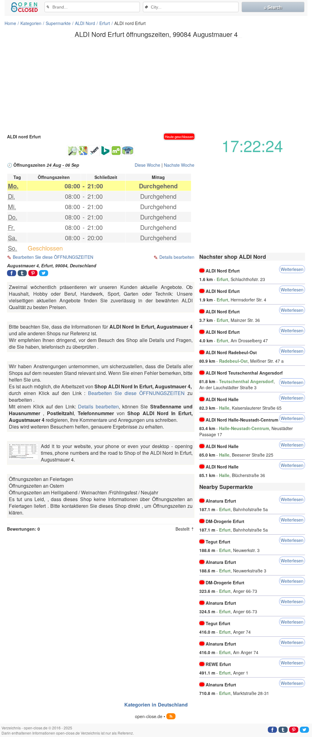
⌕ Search (273, 7)
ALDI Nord (85, 23)
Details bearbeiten (176, 257)
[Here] (94, 150)
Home (10, 23)
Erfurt (104, 23)
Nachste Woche (179, 165)
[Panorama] (128, 150)
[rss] (171, 716)
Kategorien (30, 23)
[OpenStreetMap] (72, 150)
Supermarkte (58, 23)
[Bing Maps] (105, 150)
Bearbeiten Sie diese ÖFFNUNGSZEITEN (53, 257)
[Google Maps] (83, 150)
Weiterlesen (292, 269)
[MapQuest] (116, 150)
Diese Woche (147, 165)
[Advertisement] (156, 85)
